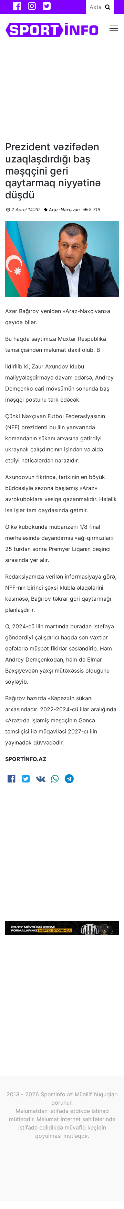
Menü (114, 28)
